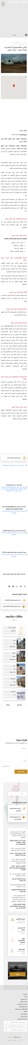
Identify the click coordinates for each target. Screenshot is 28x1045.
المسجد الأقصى (23, 1002)
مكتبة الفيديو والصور (22, 1019)
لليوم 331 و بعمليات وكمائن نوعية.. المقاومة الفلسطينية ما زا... (18, 842)
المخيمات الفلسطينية (22, 1004)
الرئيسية (25, 994)
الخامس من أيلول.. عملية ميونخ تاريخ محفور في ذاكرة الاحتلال (18, 868)
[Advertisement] (14, 22)
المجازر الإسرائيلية (23, 1007)
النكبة (25, 997)
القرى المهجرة (24, 999)
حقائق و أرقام (24, 1014)
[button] (13, 86)
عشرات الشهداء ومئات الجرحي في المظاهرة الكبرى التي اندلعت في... (18, 906)
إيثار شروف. (10, 1037)
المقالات (25, 1012)
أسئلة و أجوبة (24, 1017)
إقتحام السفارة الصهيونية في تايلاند (18, 891)
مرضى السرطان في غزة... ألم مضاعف (18, 880)
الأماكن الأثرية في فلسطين (21, 1009)
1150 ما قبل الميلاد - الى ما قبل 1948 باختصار (18, 854)
